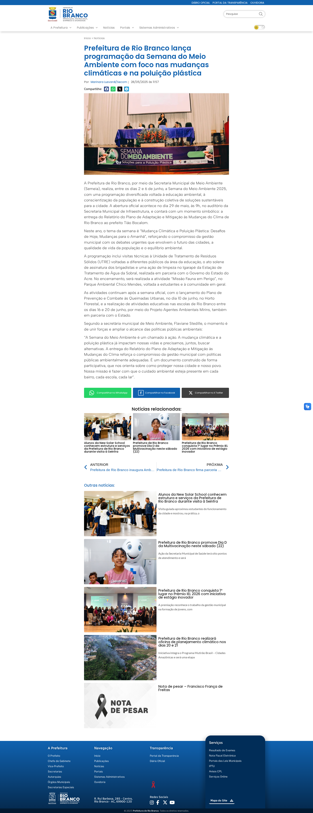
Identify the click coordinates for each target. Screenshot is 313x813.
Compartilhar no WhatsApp (112, 392)
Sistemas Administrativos (157, 28)
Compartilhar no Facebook (160, 392)
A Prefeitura (59, 28)
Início (87, 38)
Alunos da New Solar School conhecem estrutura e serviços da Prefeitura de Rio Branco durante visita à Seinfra (107, 447)
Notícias (109, 28)
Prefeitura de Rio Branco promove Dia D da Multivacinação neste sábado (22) (155, 447)
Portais (125, 28)
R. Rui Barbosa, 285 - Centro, (113, 800)
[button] (106, 89)
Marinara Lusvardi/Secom (109, 82)
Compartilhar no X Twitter (209, 392)
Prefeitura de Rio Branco (146, 810)
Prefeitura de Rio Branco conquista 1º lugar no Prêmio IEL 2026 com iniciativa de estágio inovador (205, 447)
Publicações (85, 28)
